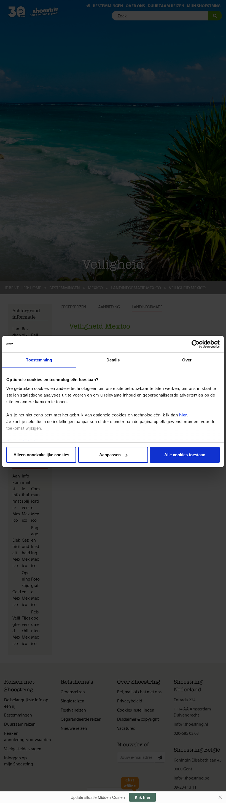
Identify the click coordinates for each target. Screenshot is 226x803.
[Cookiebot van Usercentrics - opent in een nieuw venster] (195, 344)
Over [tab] (187, 360)
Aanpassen (110, 454)
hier (183, 415)
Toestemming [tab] (39, 360)
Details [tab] (113, 360)
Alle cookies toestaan (184, 454)
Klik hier (142, 797)
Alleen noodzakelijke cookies (41, 454)
